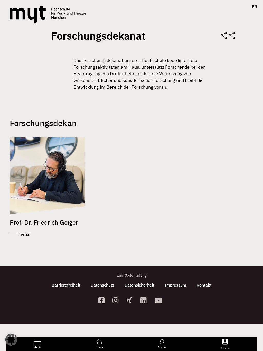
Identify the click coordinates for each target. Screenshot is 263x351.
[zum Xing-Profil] (132, 300)
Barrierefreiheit (66, 285)
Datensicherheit (139, 285)
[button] (11, 339)
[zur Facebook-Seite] (103, 300)
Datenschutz (102, 285)
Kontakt (204, 285)
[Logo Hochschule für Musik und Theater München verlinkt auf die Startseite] (28, 15)
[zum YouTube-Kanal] (160, 300)
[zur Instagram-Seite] (117, 300)
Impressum (175, 285)
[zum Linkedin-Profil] (145, 300)
